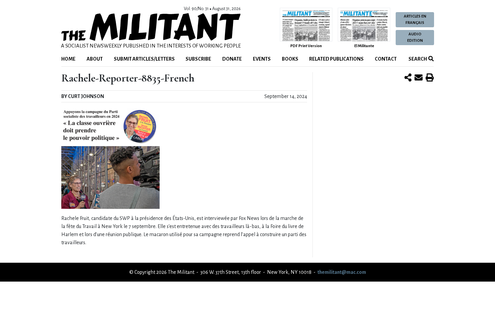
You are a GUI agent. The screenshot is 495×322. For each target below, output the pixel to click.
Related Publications (336, 59)
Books (290, 59)
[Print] (430, 78)
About (95, 59)
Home (68, 59)
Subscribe (198, 59)
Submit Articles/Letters (144, 59)
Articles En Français (415, 19)
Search (417, 59)
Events (262, 59)
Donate (232, 59)
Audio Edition (415, 37)
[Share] (407, 78)
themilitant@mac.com (342, 272)
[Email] (419, 78)
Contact (386, 59)
